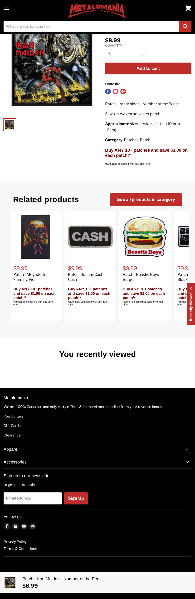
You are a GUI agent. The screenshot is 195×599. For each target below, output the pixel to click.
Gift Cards (12, 426)
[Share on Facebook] (108, 91)
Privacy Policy (15, 542)
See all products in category (146, 199)
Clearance (12, 435)
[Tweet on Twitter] (115, 91)
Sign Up (76, 498)
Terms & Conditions (20, 549)
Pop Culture (14, 416)
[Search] (185, 26)
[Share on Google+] (123, 91)
